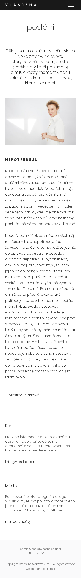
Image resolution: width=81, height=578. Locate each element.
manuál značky (18, 521)
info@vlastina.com (21, 461)
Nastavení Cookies (40, 553)
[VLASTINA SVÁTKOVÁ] (20, 5)
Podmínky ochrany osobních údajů (40, 549)
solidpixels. (48, 569)
